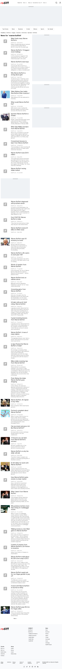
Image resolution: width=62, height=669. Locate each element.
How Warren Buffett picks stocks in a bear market (19, 478)
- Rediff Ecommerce (32, 635)
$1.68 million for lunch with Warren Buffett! (20, 464)
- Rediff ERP (30, 641)
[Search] (56, 3)
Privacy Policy (14, 663)
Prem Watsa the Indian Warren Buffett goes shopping (18, 380)
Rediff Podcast (49, 644)
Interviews (24, 32)
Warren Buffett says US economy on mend (19, 239)
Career (12, 652)
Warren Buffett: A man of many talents (19, 333)
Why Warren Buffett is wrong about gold (18, 74)
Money (29, 2)
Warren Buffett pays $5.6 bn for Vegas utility (20, 608)
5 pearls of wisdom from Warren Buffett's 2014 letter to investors (20, 546)
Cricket (28, 29)
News (24, 2)
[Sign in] (60, 3)
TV (41, 2)
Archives (35, 32)
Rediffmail (30, 630)
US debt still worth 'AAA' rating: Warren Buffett (19, 303)
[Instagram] (32, 666)
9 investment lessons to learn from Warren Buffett (19, 142)
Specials (30, 32)
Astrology (48, 642)
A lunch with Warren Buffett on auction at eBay (20, 586)
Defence (9, 32)
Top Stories (5, 29)
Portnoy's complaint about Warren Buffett (19, 411)
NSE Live (2, 650)
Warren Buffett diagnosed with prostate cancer (19, 202)
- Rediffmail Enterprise (32, 633)
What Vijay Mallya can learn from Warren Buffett (20, 127)
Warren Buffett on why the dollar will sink (20, 452)
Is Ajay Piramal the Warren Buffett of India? (19, 345)
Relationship (13, 653)
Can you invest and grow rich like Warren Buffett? (20, 427)
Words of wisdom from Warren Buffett (18, 265)
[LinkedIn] (37, 666)
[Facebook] (29, 666)
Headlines (3, 32)
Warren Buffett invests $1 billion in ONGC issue (19, 229)
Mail (21, 2)
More (44, 2)
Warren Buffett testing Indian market (18, 169)
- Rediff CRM (30, 639)
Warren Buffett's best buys (20, 62)
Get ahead (50, 29)
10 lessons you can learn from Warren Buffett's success (19, 439)
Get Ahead (48, 639)
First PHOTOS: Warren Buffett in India (18, 218)
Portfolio (2, 655)
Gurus (39, 2)
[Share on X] (27, 666)
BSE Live (2, 648)
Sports (42, 29)
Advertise (9, 662)
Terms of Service (21, 663)
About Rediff (2, 663)
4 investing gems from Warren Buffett (18, 290)
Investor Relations (30, 663)
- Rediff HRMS (31, 637)
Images (13, 32)
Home (19, 2)
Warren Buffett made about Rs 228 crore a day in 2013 (20, 557)
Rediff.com (48, 662)
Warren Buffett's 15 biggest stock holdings (20, 51)
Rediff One (30, 631)
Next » (15, 618)
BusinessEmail (35, 2)
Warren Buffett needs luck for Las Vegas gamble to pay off (20, 574)
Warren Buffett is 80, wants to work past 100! (20, 254)
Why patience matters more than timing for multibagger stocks (20, 507)
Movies (35, 29)
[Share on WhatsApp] (24, 666)
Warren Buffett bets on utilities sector (18, 278)
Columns (18, 32)
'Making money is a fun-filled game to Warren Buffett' (20, 530)
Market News (3, 652)
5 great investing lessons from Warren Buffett (19, 319)
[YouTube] (35, 666)
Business (20, 29)
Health (12, 648)
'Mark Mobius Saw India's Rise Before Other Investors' (20, 92)
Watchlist (3, 653)
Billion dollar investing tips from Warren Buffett (19, 362)
